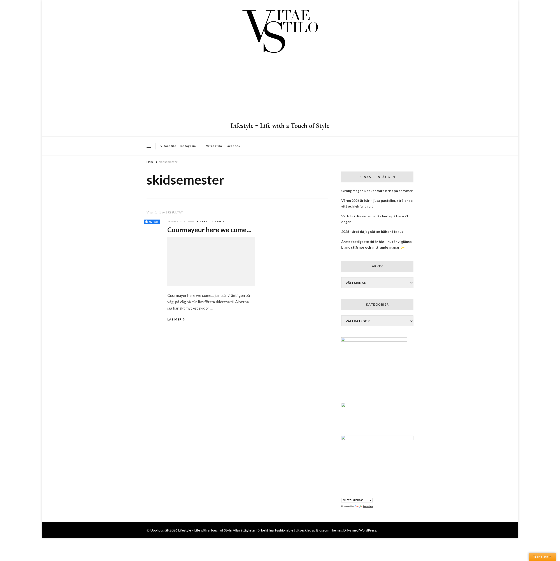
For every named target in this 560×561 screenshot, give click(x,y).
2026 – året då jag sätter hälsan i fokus (372, 231)
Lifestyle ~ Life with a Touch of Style (280, 125)
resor (219, 221)
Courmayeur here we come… (209, 230)
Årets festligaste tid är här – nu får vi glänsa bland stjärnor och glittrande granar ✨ (376, 244)
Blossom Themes (329, 530)
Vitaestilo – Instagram (178, 146)
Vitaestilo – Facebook (223, 146)
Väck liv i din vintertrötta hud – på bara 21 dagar (374, 219)
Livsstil (203, 221)
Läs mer (174, 319)
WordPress (367, 530)
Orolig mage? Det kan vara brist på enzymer (377, 191)
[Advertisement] (280, 88)
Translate (368, 506)
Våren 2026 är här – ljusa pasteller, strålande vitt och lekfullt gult (377, 203)
